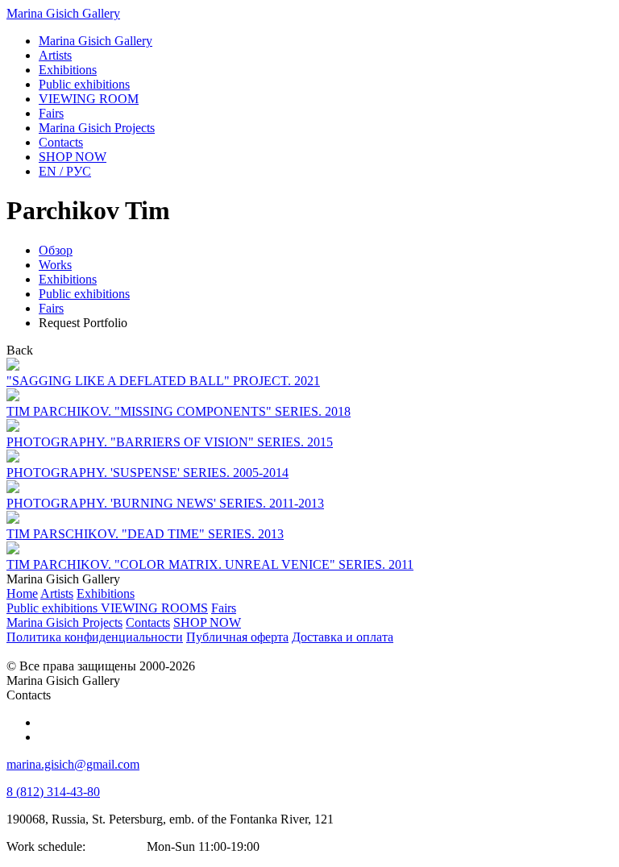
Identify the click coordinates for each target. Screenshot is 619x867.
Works (55, 265)
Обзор (56, 250)
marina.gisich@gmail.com (72, 764)
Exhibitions (68, 279)
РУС (65, 171)
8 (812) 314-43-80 (53, 792)
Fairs (51, 308)
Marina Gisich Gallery (63, 13)
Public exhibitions (84, 294)
